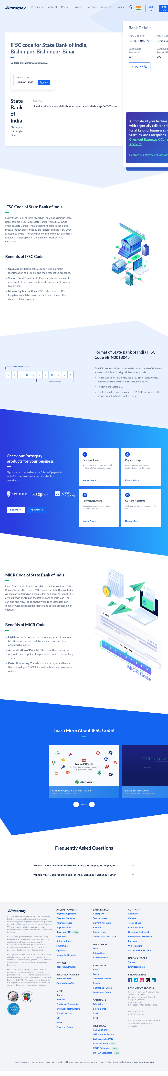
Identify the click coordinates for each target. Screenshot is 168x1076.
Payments (37, 6)
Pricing (121, 6)
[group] (84, 771)
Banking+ (52, 6)
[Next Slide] (92, 804)
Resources (106, 6)
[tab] (82, 804)
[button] (44, 82)
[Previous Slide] (76, 804)
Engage (78, 6)
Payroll (65, 6)
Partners (91, 6)
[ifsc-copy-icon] (147, 41)
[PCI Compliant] (13, 997)
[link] (151, 8)
